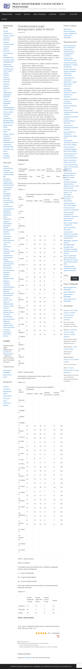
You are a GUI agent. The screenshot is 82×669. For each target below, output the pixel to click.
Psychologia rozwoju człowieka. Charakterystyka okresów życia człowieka (71, 315)
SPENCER (62, 14)
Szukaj (66, 275)
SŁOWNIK (18, 14)
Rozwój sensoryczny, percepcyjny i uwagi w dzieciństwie (71, 65)
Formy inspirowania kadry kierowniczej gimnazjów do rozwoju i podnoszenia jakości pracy (71, 260)
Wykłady (6, 405)
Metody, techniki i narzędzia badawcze (8, 38)
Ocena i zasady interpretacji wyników (8, 114)
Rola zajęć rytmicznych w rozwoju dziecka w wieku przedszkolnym (8, 202)
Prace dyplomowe (24, 641)
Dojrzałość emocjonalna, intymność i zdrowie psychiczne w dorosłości (70, 93)
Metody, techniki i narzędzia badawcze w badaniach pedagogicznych (8, 138)
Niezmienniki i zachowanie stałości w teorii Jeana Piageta (71, 142)
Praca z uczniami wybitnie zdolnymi (29, 645)
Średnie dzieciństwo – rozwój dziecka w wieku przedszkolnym (71, 156)
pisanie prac (67, 29)
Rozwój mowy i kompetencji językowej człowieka (71, 112)
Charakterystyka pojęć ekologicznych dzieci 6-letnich (33, 643)
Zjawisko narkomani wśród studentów (8, 251)
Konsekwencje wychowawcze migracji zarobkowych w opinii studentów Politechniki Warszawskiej (8, 262)
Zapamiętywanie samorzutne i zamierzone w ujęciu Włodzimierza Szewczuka (70, 82)
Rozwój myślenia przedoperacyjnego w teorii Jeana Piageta (71, 149)
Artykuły (5, 386)
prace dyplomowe (69, 292)
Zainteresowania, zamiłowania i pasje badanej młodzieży (70, 268)
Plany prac (6, 398)
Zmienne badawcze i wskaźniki (7, 79)
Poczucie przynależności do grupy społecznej (71, 370)
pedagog (66, 310)
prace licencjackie (69, 31)
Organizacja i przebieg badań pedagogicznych (8, 120)
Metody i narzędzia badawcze (6, 156)
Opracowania (7, 396)
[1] (42, 94)
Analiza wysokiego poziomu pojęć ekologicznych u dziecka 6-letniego (38, 647)
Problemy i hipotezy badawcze (6, 49)
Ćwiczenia (6, 389)
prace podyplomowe (70, 33)
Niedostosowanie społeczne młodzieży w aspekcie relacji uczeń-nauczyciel (8, 323)
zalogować (28, 657)
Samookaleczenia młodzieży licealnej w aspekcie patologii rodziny (8, 274)
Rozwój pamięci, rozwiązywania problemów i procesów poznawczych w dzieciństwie (71, 216)
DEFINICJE (27, 14)
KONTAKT (4, 19)
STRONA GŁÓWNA (7, 14)
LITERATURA (52, 14)
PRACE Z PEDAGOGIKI (39, 14)
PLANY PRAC (73, 14)
